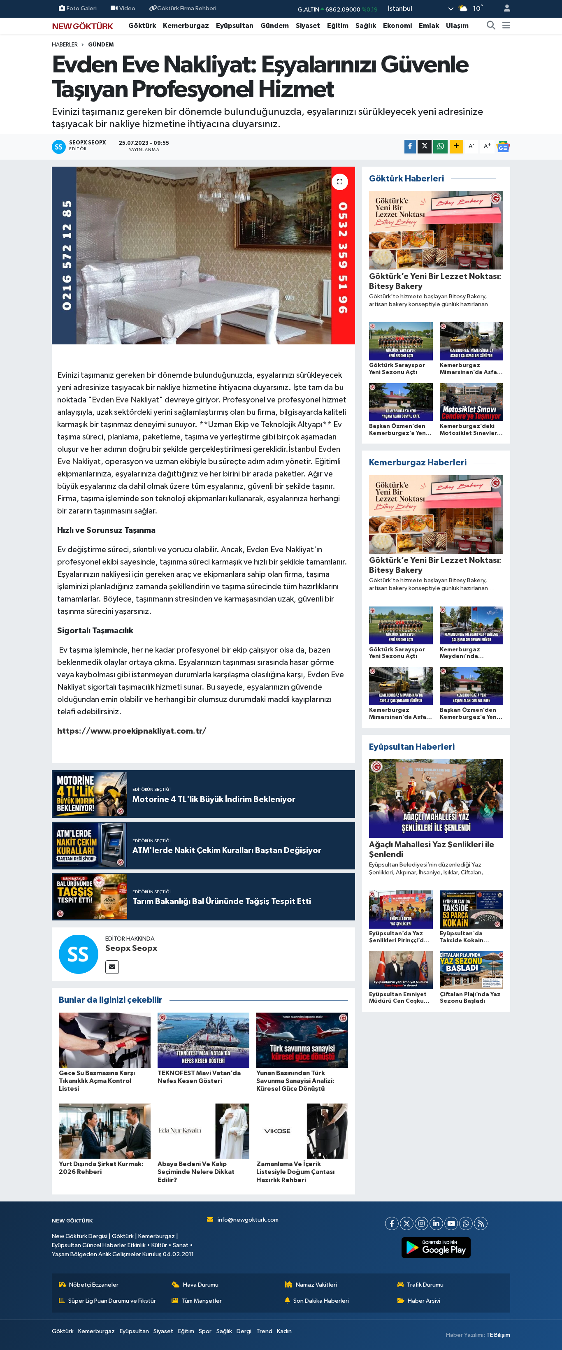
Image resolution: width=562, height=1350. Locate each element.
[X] (406, 1223)
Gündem (274, 25)
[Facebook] (392, 1223)
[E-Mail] (112, 967)
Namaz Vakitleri (316, 1285)
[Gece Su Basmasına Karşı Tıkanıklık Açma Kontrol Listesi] (105, 1039)
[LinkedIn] (436, 1223)
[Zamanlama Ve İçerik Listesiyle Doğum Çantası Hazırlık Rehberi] (302, 1130)
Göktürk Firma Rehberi (186, 8)
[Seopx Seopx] (78, 953)
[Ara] (491, 26)
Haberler (65, 45)
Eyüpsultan (234, 25)
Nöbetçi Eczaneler (93, 1285)
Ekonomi (397, 25)
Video (127, 8)
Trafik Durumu (425, 1285)
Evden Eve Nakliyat (125, 400)
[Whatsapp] (466, 1223)
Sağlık (365, 25)
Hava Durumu (200, 1285)
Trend (264, 1331)
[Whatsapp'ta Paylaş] (440, 146)
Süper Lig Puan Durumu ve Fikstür (112, 1301)
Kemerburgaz (186, 25)
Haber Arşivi (424, 1301)
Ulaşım (457, 25)
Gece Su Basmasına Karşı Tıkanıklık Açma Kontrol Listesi (97, 1081)
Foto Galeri (82, 8)
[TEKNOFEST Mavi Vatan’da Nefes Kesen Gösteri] (203, 1039)
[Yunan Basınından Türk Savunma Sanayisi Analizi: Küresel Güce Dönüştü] (302, 1039)
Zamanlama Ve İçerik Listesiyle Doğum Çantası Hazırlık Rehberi (295, 1172)
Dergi (244, 1331)
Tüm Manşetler (201, 1301)
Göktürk (142, 25)
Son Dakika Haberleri (321, 1301)
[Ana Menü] (506, 26)
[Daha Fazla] (456, 146)
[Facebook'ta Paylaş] (410, 146)
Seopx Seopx (131, 948)
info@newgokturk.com (248, 1220)
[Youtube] (451, 1223)
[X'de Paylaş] (425, 146)
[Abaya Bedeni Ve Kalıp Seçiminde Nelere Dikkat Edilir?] (203, 1130)
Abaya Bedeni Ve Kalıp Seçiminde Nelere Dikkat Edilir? (196, 1172)
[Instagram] (421, 1223)
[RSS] (481, 1223)
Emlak (429, 25)
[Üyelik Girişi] (503, 9)
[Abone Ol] (503, 147)
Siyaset (308, 25)
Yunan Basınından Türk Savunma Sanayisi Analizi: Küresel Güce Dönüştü (295, 1081)
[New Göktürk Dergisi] (83, 25)
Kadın (284, 1331)
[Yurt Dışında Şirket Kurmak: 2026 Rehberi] (105, 1130)
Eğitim (337, 25)
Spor (205, 1331)
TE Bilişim (498, 1335)
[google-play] (436, 1247)
